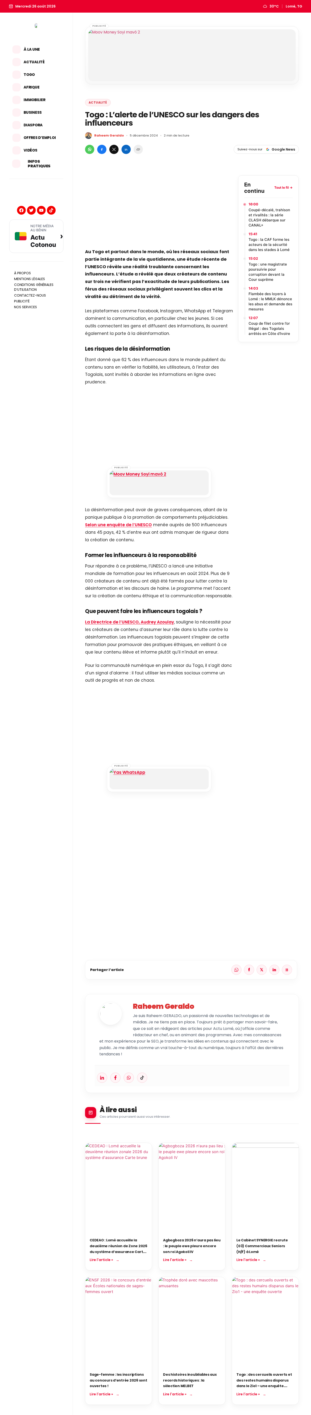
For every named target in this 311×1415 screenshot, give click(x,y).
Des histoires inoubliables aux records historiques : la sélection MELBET (190, 1380)
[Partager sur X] (114, 149)
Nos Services (25, 307)
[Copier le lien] (138, 149)
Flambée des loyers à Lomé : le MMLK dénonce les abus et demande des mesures (270, 301)
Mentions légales (29, 278)
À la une (32, 49)
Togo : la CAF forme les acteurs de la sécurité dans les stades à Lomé (269, 244)
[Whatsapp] (129, 1078)
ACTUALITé (98, 102)
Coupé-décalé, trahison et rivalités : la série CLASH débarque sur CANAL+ (269, 217)
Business (33, 112)
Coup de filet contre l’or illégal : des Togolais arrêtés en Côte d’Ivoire (269, 328)
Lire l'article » (101, 1259)
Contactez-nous (30, 295)
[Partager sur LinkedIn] (126, 149)
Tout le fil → (283, 187)
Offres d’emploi (40, 137)
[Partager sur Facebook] (101, 149)
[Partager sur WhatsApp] (89, 149)
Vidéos (30, 150)
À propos (22, 273)
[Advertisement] (159, 209)
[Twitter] (31, 210)
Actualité (34, 62)
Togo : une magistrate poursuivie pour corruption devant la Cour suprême (268, 272)
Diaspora (33, 125)
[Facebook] (21, 210)
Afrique (31, 87)
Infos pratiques (39, 164)
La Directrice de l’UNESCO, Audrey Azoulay (129, 622)
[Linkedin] (102, 1078)
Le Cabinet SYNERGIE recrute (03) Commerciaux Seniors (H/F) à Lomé (262, 1246)
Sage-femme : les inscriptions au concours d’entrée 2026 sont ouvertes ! (118, 1380)
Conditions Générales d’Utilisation (33, 287)
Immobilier (34, 99)
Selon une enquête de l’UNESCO (118, 525)
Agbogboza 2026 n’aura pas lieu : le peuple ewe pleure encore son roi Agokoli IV (192, 1246)
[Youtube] (41, 210)
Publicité (22, 301)
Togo (29, 74)
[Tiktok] (51, 210)
